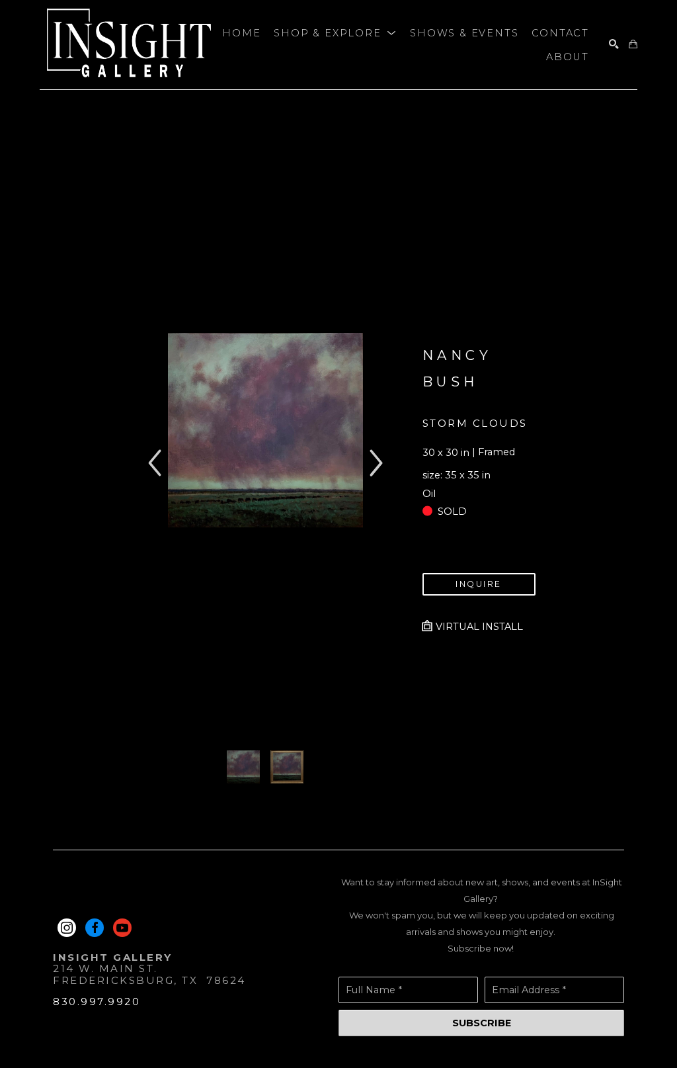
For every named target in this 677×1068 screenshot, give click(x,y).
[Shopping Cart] (633, 45)
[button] (335, 33)
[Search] (614, 45)
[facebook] (94, 927)
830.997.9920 (96, 1001)
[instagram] (67, 927)
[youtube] (122, 927)
